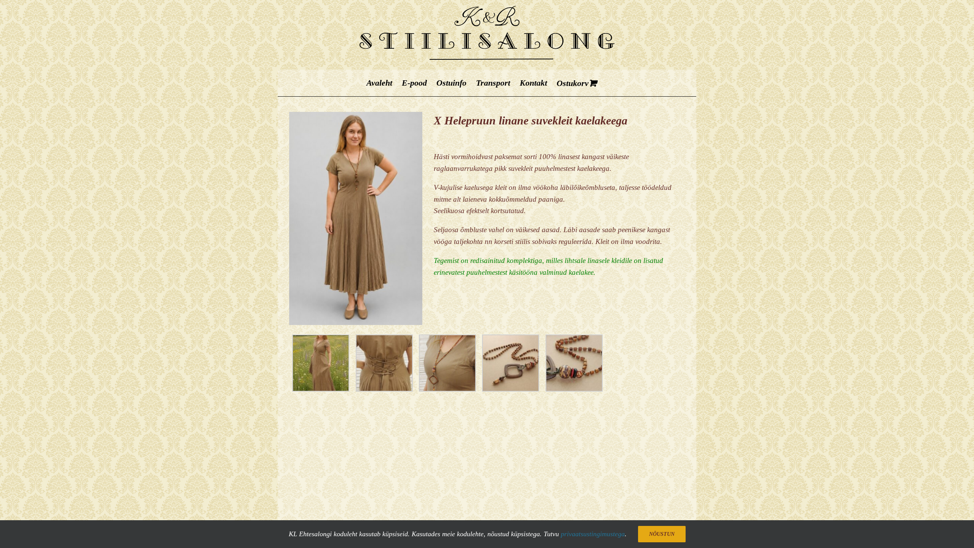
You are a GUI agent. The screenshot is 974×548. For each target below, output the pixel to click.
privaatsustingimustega (593, 534)
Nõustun (662, 534)
